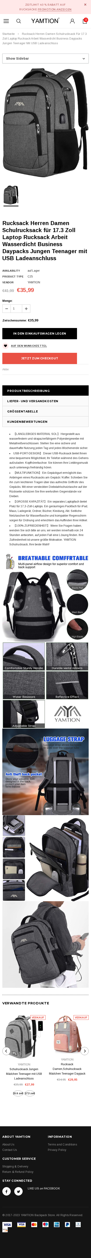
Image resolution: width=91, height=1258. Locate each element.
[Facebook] (6, 1191)
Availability (11, 270)
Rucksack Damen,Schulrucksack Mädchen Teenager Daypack (67, 1069)
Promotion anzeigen (55, 9)
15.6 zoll (18, 1093)
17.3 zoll (30, 1093)
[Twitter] (18, 1191)
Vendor (8, 282)
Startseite (8, 34)
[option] (45, 122)
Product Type (13, 276)
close (85, 5)
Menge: (7, 301)
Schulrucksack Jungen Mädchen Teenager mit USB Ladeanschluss (24, 1074)
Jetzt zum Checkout (39, 358)
